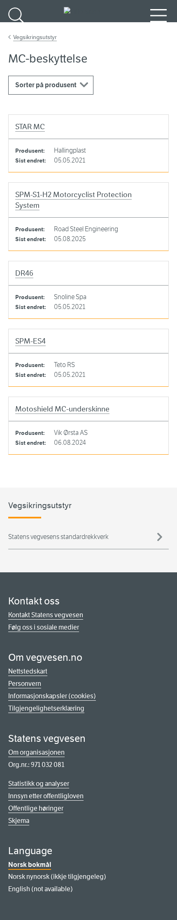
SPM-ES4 (30, 341)
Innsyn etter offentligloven (46, 796)
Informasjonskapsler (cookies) (52, 696)
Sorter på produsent (46, 85)
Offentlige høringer (35, 808)
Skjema (18, 821)
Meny (158, 29)
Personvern (24, 684)
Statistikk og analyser (38, 784)
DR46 (24, 273)
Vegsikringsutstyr (35, 37)
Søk (16, 29)
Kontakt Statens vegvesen (45, 615)
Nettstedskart (27, 671)
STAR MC (30, 126)
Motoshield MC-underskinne (62, 409)
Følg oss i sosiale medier (43, 627)
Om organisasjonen (36, 752)
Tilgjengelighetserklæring (46, 708)
